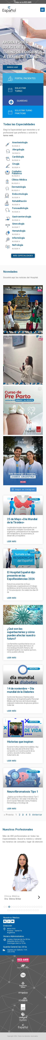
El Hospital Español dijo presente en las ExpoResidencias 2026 (21, 575)
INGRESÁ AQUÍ (12, 67)
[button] (42, 10)
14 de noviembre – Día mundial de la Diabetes (20, 690)
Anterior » (32, 814)
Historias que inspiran (20, 741)
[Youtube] (12, 921)
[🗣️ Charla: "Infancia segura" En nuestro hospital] (23, 360)
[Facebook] (5, 921)
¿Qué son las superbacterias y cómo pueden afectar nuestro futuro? (21, 633)
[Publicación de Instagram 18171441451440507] (23, 410)
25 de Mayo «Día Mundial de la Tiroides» (22, 521)
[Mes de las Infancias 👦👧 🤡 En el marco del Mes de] (23, 309)
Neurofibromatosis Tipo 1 (22, 791)
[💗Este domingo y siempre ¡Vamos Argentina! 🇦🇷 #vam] (23, 460)
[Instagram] (9, 921)
